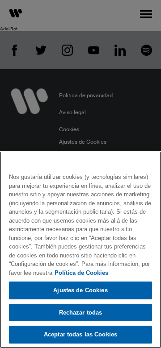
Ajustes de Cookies (80, 290)
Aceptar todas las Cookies (80, 334)
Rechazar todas (80, 312)
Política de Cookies (81, 272)
